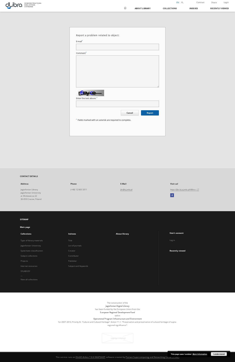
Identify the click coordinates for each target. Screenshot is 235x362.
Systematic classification (32, 250)
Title (70, 240)
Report (150, 113)
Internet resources (29, 266)
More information (200, 354)
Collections (170, 8)
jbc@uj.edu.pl (126, 189)
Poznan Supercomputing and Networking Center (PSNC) (152, 357)
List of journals (75, 245)
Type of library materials (32, 240)
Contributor (73, 255)
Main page (25, 227)
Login (226, 2)
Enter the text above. (86, 98)
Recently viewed (219, 8)
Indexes (193, 8)
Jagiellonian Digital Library (117, 306)
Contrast (200, 2)
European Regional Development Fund (117, 312)
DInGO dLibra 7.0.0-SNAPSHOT (90, 357)
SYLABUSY (25, 271)
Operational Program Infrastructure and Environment (117, 318)
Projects (24, 261)
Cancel (130, 113)
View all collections (29, 279)
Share (214, 2)
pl (182, 2)
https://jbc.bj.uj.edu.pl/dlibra (183, 189)
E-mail (79, 41)
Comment (81, 53)
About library (142, 8)
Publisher (72, 261)
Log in (172, 240)
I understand (219, 354)
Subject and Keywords (78, 266)
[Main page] (125, 8)
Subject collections (29, 255)
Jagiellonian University (31, 245)
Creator (71, 250)
